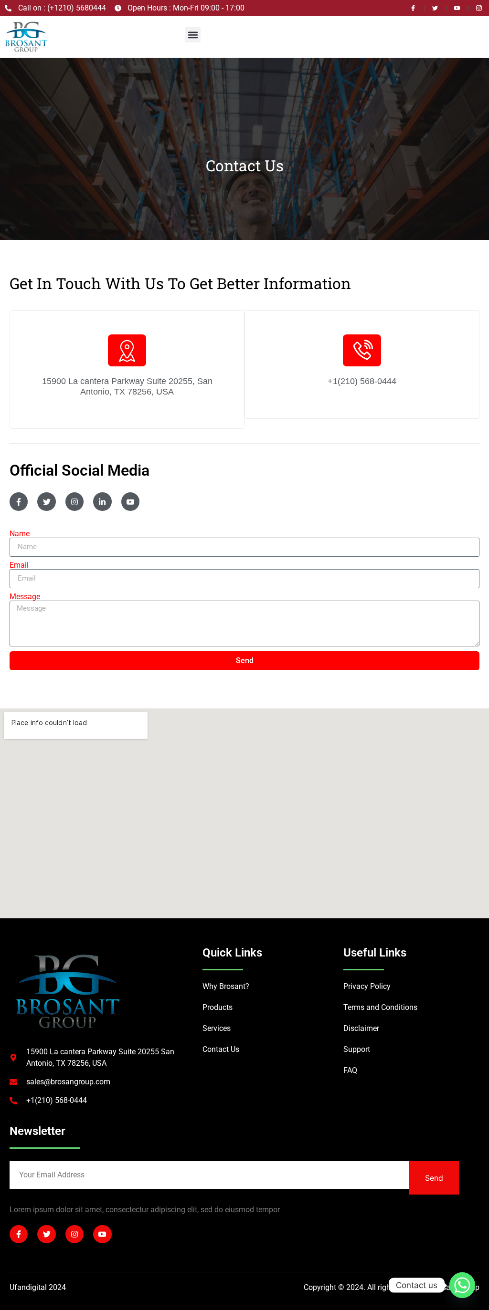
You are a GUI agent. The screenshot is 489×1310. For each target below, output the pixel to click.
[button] (193, 34)
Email (19, 565)
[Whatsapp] (462, 1285)
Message (25, 597)
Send (434, 1178)
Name (20, 534)
